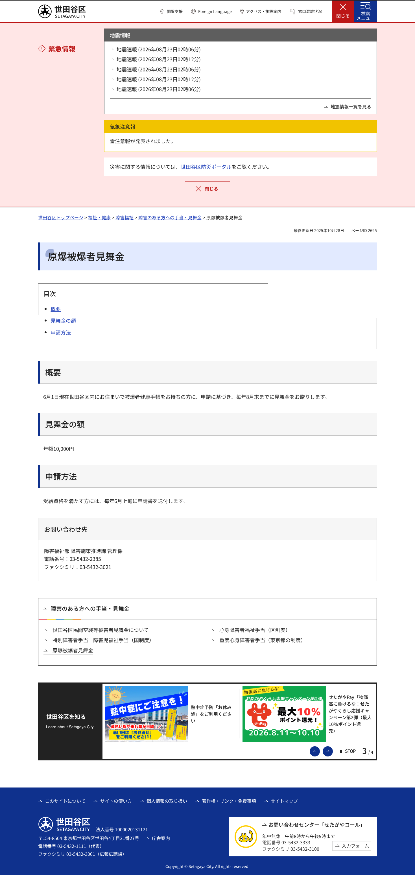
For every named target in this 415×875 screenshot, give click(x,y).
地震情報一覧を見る (351, 106)
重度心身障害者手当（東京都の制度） (262, 640)
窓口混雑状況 (310, 11)
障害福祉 (124, 217)
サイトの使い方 (116, 801)
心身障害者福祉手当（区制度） (254, 629)
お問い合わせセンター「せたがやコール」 (316, 824)
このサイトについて (65, 801)
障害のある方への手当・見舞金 (170, 217)
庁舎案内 (161, 838)
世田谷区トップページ (60, 217)
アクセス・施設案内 (263, 11)
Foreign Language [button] (215, 11)
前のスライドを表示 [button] (319, 750)
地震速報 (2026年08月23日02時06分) (159, 49)
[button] (171, 11)
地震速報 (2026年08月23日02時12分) (159, 59)
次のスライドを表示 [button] (332, 750)
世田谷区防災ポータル (206, 166)
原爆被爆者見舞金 (73, 650)
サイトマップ (284, 801)
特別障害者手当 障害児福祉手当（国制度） (103, 640)
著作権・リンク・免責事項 (229, 801)
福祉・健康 (99, 217)
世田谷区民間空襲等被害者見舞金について (101, 629)
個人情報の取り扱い (167, 801)
